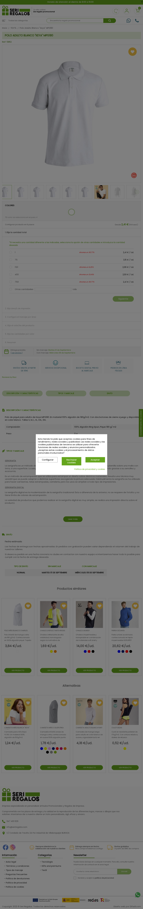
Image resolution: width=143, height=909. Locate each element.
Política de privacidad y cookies (89, 469)
